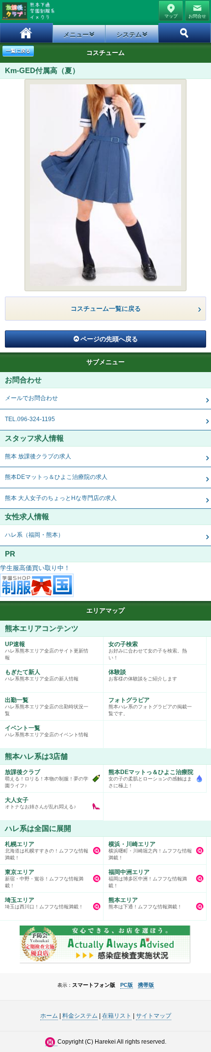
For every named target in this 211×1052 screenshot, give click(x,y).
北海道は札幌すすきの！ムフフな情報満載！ (46, 850)
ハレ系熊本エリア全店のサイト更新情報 (46, 650)
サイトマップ (153, 1015)
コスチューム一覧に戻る (106, 308)
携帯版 (146, 985)
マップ (171, 16)
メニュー (76, 34)
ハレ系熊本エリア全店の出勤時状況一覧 (46, 706)
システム (129, 34)
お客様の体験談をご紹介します (142, 675)
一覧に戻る (18, 50)
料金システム (80, 1015)
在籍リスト (117, 1015)
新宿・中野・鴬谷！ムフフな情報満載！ (44, 878)
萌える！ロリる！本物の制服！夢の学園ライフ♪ (46, 778)
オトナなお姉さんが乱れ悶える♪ (40, 803)
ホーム (26, 33)
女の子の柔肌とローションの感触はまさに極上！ (150, 778)
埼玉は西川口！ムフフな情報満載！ (44, 903)
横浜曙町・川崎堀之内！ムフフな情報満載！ (150, 850)
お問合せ (197, 16)
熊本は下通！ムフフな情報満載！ (145, 903)
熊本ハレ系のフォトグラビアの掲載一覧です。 (150, 706)
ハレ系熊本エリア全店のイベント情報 (46, 731)
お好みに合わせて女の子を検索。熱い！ (147, 650)
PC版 (126, 985)
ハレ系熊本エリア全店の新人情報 (42, 675)
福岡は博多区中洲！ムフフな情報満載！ (147, 878)
